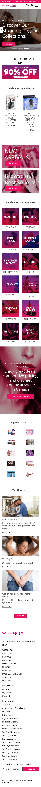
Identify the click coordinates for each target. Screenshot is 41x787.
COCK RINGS (10, 249)
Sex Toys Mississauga (11, 749)
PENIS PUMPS (30, 319)
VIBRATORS (11, 341)
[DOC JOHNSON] (11, 442)
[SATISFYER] (11, 474)
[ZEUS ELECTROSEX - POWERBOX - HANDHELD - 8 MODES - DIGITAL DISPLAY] (30, 102)
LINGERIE (30, 272)
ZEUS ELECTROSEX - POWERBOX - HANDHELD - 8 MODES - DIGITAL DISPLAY (30, 120)
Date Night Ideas (11, 519)
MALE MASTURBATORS (30, 295)
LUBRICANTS (11, 294)
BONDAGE (30, 227)
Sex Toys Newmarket (11, 732)
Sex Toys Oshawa (9, 756)
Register (5, 689)
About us (6, 704)
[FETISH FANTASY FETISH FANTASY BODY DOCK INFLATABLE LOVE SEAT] (10, 102)
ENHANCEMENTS (10, 272)
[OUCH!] (11, 463)
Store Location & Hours (20, 396)
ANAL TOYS (11, 227)
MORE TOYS (30, 341)
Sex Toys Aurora (9, 739)
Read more (7, 532)
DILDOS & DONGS (30, 249)
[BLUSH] (11, 432)
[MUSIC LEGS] (11, 453)
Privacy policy (8, 715)
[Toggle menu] (36, 5)
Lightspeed (6, 782)
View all (20, 615)
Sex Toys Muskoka (10, 759)
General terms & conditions (14, 708)
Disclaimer (6, 711)
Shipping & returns (10, 722)
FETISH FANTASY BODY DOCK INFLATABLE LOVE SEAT (11, 118)
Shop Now (8, 44)
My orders (6, 692)
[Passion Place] (9, 5)
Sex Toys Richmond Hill (12, 742)
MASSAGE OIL (11, 319)
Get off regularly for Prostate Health (17, 595)
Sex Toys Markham (10, 745)
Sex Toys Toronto (10, 752)
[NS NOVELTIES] (29, 453)
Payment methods (10, 718)
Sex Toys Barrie (9, 735)
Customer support (10, 725)
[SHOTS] (29, 474)
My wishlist (7, 696)
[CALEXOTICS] (29, 432)
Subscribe (31, 769)
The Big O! (7, 559)
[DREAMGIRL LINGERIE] (29, 442)
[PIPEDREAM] (29, 463)
